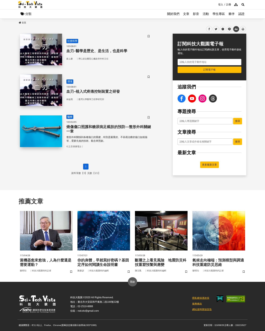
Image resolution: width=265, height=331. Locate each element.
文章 (186, 14)
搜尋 (237, 121)
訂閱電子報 (209, 69)
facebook (209, 29)
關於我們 (173, 14)
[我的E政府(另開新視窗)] (220, 298)
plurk (222, 29)
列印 (243, 29)
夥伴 (232, 14)
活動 (206, 14)
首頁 (24, 22)
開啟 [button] (132, 281)
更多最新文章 (209, 164)
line (228, 29)
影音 (196, 14)
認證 (241, 14)
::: (216, 4)
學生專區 (219, 14)
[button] (243, 4)
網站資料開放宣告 (202, 309)
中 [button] (236, 29)
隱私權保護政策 (200, 298)
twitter (216, 29)
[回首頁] (30, 4)
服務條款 (197, 303)
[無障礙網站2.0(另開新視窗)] (235, 299)
